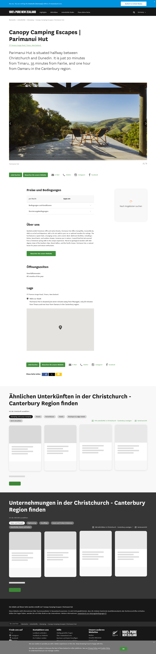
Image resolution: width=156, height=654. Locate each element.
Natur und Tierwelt (17, 523)
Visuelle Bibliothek (95, 638)
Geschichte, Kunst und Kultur (20, 527)
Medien (91, 635)
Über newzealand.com (64, 635)
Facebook (15, 638)
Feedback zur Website (40, 635)
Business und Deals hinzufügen (67, 638)
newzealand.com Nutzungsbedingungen (92, 613)
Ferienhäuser (49, 417)
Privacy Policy (92, 648)
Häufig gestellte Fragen (65, 633)
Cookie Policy (105, 648)
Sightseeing (32, 523)
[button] (43, 12)
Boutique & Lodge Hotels (76, 417)
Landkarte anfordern (40, 633)
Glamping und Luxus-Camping (21, 417)
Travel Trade (93, 640)
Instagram (15, 635)
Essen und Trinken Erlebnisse (62, 523)
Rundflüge (44, 523)
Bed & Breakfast (16, 421)
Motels (38, 417)
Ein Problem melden (39, 638)
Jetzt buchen (15, 175)
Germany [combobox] (141, 12)
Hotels (61, 417)
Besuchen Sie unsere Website (35, 175)
